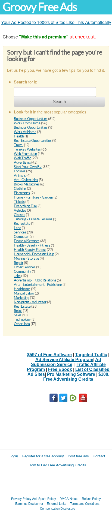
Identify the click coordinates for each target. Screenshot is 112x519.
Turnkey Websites (27, 149)
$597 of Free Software (49, 354)
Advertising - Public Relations (35, 280)
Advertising (22, 162)
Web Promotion (25, 154)
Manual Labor (24, 293)
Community (22, 271)
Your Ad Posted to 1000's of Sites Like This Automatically (56, 22)
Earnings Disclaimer (29, 503)
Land (17, 228)
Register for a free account (43, 455)
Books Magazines (26, 184)
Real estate (22, 223)
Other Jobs (22, 324)
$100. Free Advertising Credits (76, 377)
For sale (19, 171)
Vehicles (20, 210)
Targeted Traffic (91, 354)
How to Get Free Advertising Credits (57, 464)
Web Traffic (22, 158)
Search (59, 101)
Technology (22, 319)
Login (14, 455)
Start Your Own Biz (28, 167)
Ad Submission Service (66, 362)
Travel (18, 145)
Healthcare (22, 289)
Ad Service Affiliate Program (64, 359)
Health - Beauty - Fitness (32, 245)
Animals (20, 175)
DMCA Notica (69, 498)
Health (19, 136)
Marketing (21, 298)
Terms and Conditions (84, 503)
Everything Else (25, 206)
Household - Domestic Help (34, 254)
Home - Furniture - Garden (33, 197)
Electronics (22, 193)
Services (20, 232)
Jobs (17, 276)
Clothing (20, 189)
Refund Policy (91, 498)
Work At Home (25, 132)
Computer (21, 237)
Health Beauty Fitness (30, 250)
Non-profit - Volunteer (30, 302)
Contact (99, 455)
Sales (17, 315)
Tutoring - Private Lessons (33, 219)
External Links (56, 503)
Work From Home (27, 123)
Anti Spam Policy (44, 498)
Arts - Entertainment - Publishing (38, 285)
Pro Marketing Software (71, 374)
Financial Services (26, 241)
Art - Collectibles (26, 180)
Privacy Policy (21, 498)
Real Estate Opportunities (32, 141)
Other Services (25, 267)
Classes (19, 215)
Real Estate (22, 306)
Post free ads (78, 455)
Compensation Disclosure (57, 508)
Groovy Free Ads (40, 7)
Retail (18, 311)
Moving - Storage (26, 258)
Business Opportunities (30, 119)
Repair (18, 263)
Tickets (19, 202)
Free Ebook (60, 369)
